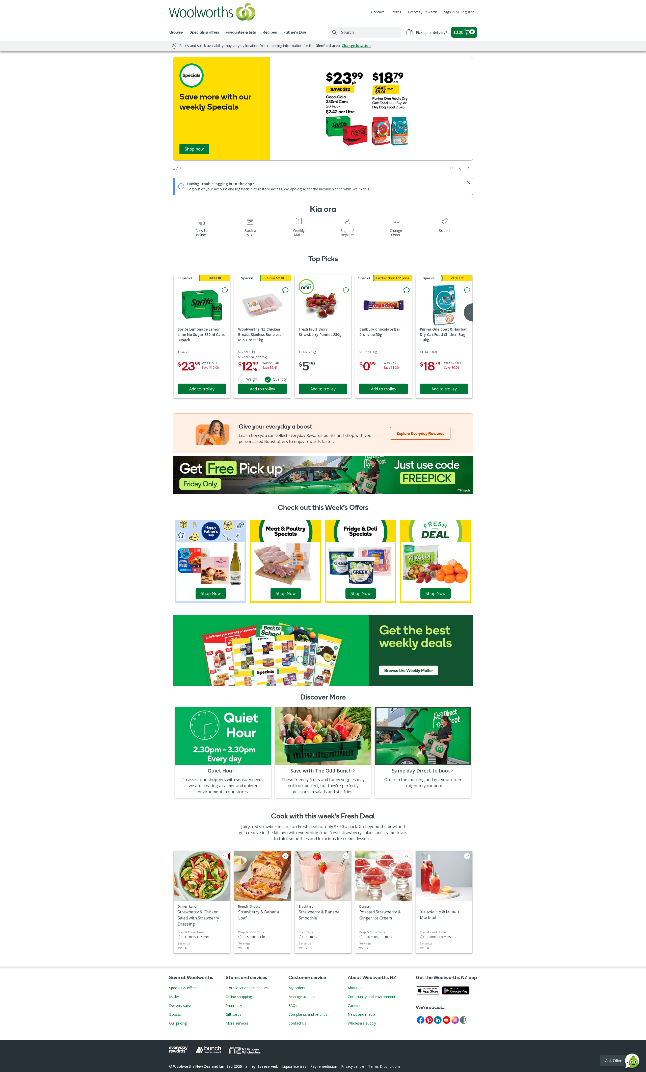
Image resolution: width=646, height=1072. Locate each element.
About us (355, 987)
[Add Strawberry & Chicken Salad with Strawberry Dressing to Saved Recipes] (225, 856)
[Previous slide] (460, 168)
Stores (396, 12)
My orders (296, 987)
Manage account (302, 996)
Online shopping (239, 996)
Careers (354, 1005)
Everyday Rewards (423, 12)
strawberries (271, 826)
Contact (377, 12)
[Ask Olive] (632, 1062)
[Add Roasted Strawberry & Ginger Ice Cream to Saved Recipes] (406, 856)
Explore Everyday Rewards (420, 433)
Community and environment (371, 996)
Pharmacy (234, 1005)
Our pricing (178, 1023)
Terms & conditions (384, 1066)
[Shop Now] (210, 561)
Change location (356, 45)
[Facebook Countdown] (420, 1019)
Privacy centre (352, 1066)
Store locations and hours (247, 987)
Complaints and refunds (307, 1014)
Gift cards (233, 1014)
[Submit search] (334, 32)
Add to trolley (201, 389)
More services (237, 1023)
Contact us (297, 1023)
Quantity (280, 379)
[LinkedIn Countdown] (438, 1019)
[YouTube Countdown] (446, 1019)
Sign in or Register (459, 12)
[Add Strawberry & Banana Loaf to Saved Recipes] (285, 856)
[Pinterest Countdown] (429, 1019)
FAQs (292, 1005)
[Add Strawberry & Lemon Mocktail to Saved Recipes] (467, 856)
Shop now (194, 149)
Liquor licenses (294, 1066)
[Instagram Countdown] (455, 1019)
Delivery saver (180, 1005)
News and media (361, 1014)
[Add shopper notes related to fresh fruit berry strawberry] (346, 290)
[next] (468, 312)
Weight (252, 379)
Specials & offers (183, 987)
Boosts (175, 1014)
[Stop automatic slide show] (451, 168)
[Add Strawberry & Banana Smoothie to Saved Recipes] (346, 856)
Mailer (174, 996)
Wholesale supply (362, 1023)
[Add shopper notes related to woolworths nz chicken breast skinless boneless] (285, 290)
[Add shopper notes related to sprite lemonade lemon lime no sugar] (225, 290)
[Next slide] (468, 168)
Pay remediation (323, 1066)
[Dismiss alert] (468, 182)
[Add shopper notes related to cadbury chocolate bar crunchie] (406, 290)
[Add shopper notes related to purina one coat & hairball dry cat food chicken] (467, 290)
